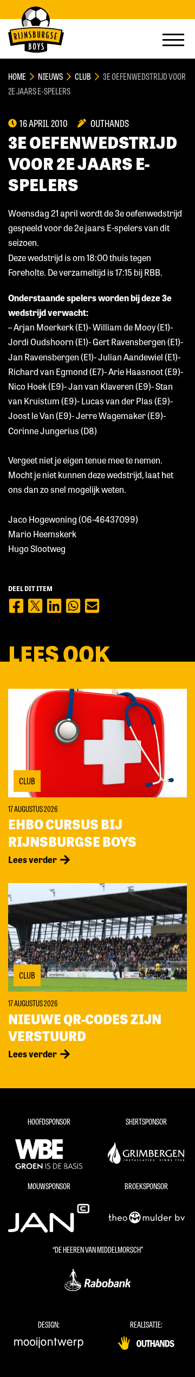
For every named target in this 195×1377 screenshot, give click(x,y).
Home (17, 76)
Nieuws (50, 76)
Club (83, 76)
